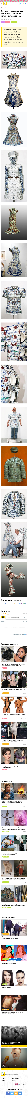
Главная (3, 7)
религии (5, 831)
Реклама (3, 1078)
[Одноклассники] (14, 603)
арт (7, 7)
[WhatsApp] (24, 603)
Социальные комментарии (20, 634)
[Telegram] (26, 603)
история (5, 882)
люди (4, 806)
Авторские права (15, 1078)
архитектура (6, 907)
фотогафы (6, 856)
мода (4, 667)
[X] (20, 603)
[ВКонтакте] (5, 603)
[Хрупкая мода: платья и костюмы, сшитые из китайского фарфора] (14, 60)
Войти (13, 1080)
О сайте (3, 1080)
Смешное (5, 693)
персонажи (6, 959)
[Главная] (5, 3)
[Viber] (22, 603)
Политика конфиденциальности (12, 1074)
